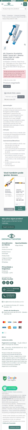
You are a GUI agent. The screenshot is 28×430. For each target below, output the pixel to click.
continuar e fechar (15, 427)
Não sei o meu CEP (9, 99)
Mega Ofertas (19, 245)
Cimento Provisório (19, 15)
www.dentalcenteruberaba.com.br (12, 395)
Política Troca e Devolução (6, 252)
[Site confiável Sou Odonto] (9, 388)
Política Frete (5, 255)
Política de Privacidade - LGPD (7, 272)
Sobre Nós (5, 247)
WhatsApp (5, 262)
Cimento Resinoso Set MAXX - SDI (20, 191)
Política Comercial (7, 249)
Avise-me (7, 86)
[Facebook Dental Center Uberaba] (12, 282)
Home (4, 15)
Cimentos (10, 15)
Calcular (21, 97)
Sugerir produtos (8, 227)
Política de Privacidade (9, 423)
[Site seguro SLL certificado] (9, 378)
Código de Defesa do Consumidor (7, 259)
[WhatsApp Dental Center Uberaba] (4, 282)
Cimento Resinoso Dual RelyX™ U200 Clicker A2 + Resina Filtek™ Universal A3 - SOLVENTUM (9, 191)
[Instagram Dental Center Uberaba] (8, 282)
